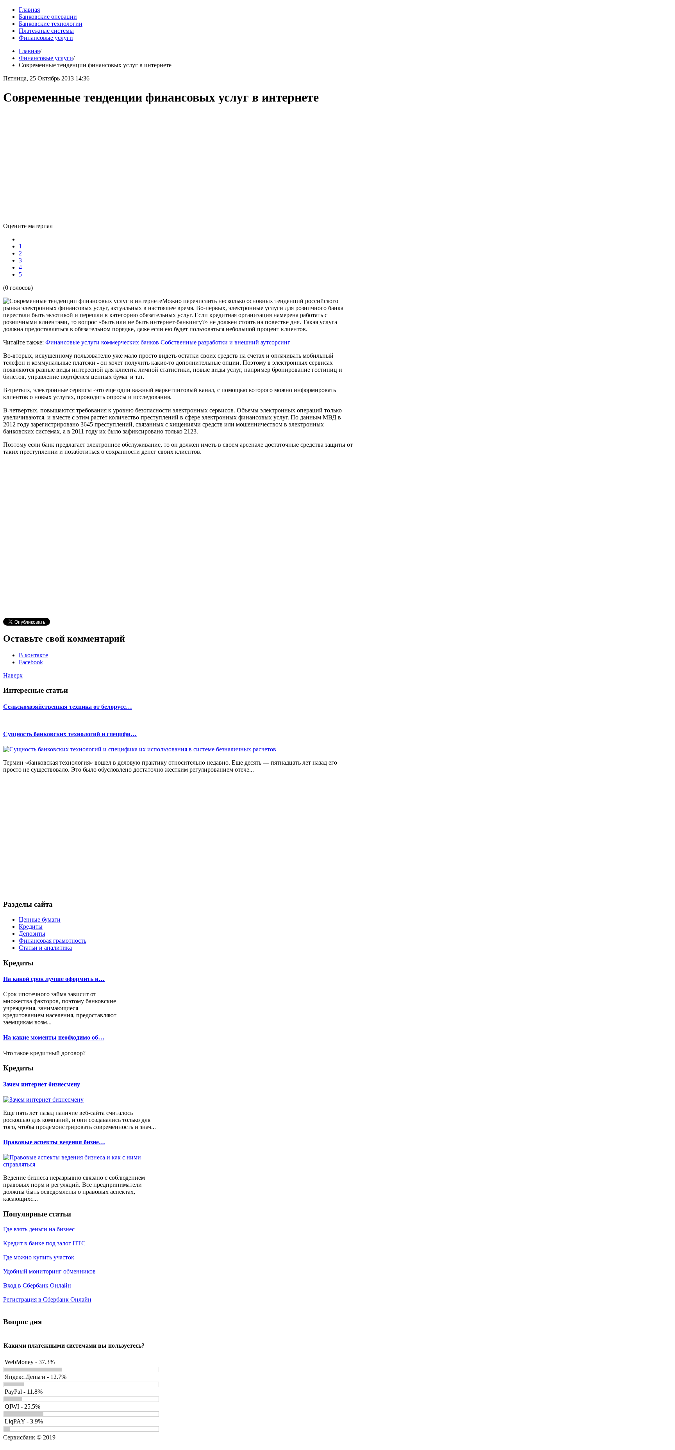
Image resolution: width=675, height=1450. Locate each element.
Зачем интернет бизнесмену (41, 1084)
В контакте (33, 655)
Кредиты (31, 926)
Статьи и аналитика (45, 947)
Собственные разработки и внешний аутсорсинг (225, 342)
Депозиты (32, 933)
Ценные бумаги (40, 919)
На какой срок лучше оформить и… (54, 979)
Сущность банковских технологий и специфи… (70, 734)
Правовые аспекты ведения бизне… (54, 1142)
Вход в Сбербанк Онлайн (37, 1285)
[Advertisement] (179, 168)
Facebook (31, 662)
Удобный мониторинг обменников (49, 1271)
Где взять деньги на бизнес (39, 1229)
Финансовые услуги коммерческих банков (103, 342)
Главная (29, 51)
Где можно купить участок (38, 1257)
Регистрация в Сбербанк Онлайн (47, 1299)
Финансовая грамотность (52, 940)
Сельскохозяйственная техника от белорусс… (67, 706)
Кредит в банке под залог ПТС (44, 1243)
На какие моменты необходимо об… (53, 1037)
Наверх (13, 675)
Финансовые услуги (46, 58)
